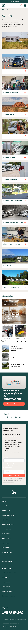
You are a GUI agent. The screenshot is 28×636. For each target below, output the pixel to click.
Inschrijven (12, 475)
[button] (20, 5)
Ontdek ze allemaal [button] (14, 404)
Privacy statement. (8, 482)
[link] (3, 5)
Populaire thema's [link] (7, 568)
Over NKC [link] (5, 501)
